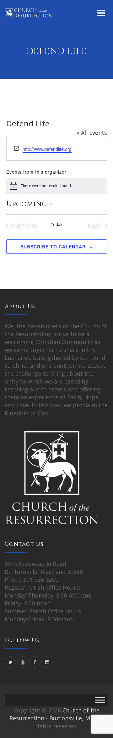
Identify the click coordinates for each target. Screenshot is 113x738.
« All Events (92, 132)
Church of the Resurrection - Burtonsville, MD (54, 714)
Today (56, 224)
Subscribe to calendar (53, 246)
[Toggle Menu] (100, 700)
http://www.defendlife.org (47, 149)
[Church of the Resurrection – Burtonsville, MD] (28, 12)
